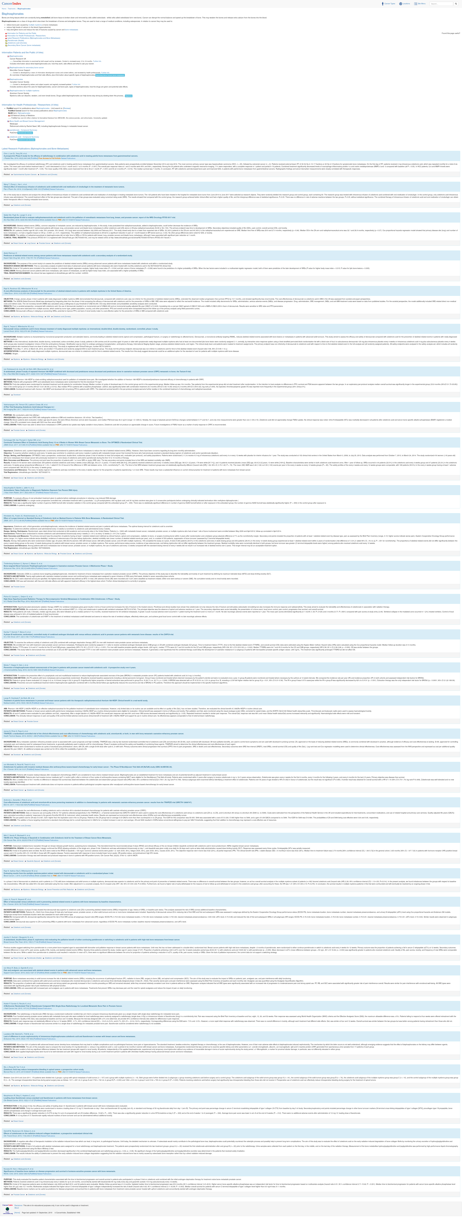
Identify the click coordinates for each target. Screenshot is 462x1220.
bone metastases (71, 29)
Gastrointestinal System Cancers (25, 174)
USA (48, 316)
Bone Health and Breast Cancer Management (27, 121)
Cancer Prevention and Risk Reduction (60, 889)
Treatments (12, 8)
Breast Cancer (18, 243)
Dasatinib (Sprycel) (33, 861)
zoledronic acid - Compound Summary (24, 137)
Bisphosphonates (24, 8)
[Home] (17, 1212)
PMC (60, 220)
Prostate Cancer (44, 243)
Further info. (97, 61)
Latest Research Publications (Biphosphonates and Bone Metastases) (33, 38)
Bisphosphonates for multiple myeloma (24, 90)
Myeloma (129, 96)
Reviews (67, 108)
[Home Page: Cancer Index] (11, 3)
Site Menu (421, 3)
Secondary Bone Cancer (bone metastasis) (24, 45)
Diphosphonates (24, 113)
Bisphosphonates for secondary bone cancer (27, 67)
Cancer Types (389, 3)
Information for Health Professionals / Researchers (26, 35)
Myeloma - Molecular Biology (33, 316)
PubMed (34, 158)
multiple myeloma (35, 25)
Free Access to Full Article (49, 158)
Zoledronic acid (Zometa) (17, 43)
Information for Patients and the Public (21, 33)
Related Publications (68, 158)
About (16, 1208)
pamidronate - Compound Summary (23, 130)
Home (4, 8)
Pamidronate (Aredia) (15, 40)
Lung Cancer (31, 243)
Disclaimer (18, 1205)
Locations (406, 3)
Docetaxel (16, 394)
